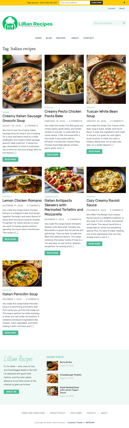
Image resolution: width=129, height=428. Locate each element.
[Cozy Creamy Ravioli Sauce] (106, 168)
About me (11, 392)
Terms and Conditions (33, 413)
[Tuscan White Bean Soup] (106, 56)
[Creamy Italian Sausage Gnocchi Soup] (22, 56)
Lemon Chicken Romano (22, 200)
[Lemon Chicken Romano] (22, 168)
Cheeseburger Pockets (70, 375)
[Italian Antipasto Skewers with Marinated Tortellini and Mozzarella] (64, 168)
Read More (10, 159)
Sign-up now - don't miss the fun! (42, 3)
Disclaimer (76, 413)
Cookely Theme (75, 423)
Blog (49, 38)
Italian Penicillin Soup (20, 294)
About (122, 8)
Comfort (49, 107)
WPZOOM (90, 423)
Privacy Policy (57, 413)
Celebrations (51, 196)
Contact (111, 8)
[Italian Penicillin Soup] (22, 262)
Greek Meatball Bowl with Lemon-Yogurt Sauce (69, 390)
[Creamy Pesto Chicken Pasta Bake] (64, 56)
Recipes (61, 38)
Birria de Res (66, 362)
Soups (6, 112)
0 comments (31, 126)
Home (38, 38)
